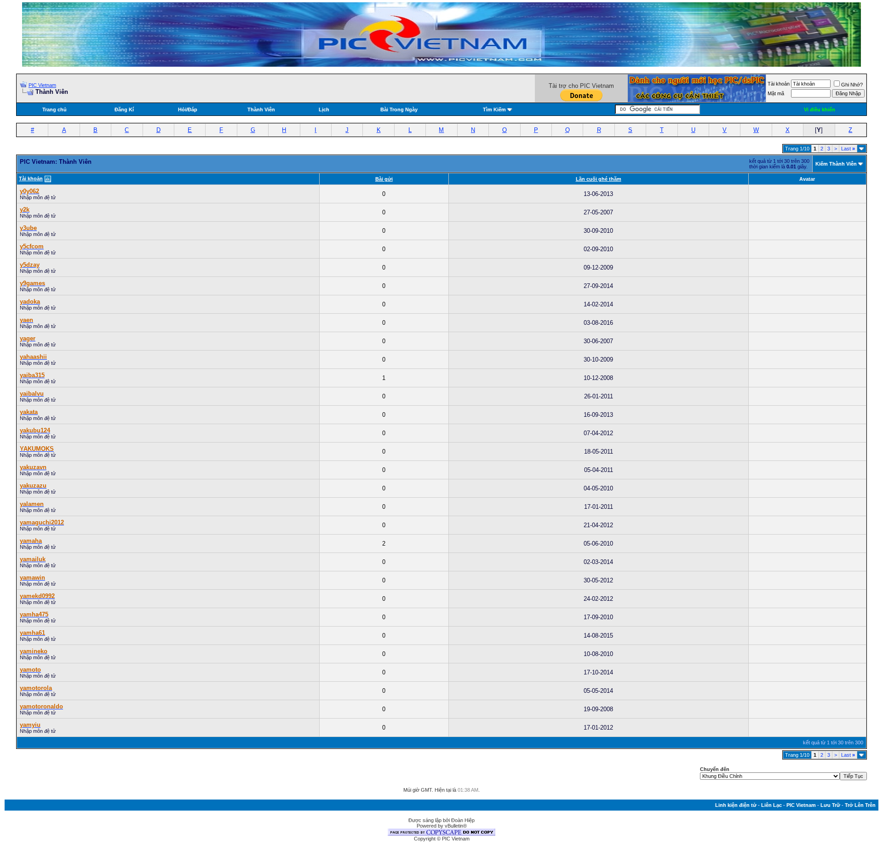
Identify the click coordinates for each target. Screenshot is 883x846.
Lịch (324, 109)
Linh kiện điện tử (736, 805)
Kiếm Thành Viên (836, 164)
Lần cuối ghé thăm (598, 179)
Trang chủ (54, 109)
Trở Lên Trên (860, 805)
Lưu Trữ (830, 805)
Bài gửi (384, 179)
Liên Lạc (771, 805)
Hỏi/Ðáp (187, 109)
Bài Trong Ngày (399, 109)
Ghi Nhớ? (852, 84)
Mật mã (776, 93)
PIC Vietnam (42, 85)
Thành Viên (261, 109)
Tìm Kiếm (494, 109)
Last (848, 148)
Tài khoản (779, 83)
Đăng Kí (124, 109)
